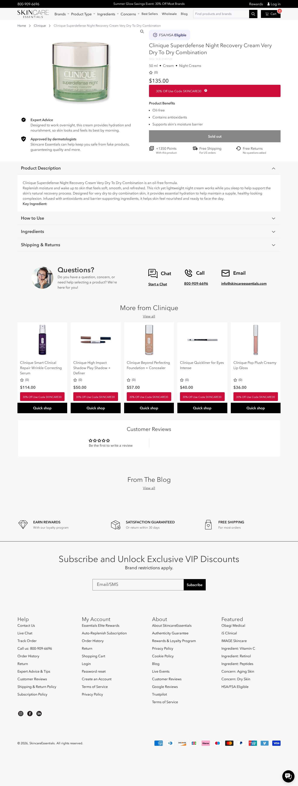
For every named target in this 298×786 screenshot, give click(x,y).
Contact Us (26, 625)
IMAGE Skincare (234, 641)
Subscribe (194, 585)
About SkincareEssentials (172, 625)
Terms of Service (95, 686)
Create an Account (96, 679)
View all (149, 316)
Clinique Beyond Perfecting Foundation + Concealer (148, 365)
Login (86, 663)
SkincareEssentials (42, 743)
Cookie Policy (163, 656)
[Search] (142, 31)
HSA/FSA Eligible (234, 686)
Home (21, 26)
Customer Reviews (32, 679)
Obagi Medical (233, 625)
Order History (28, 656)
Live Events (161, 671)
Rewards (256, 4)
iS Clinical (229, 633)
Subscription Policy (32, 694)
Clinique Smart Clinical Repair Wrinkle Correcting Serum (41, 367)
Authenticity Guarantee (170, 633)
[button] (60, 14)
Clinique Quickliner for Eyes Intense (202, 365)
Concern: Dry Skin (235, 679)
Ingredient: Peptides (237, 663)
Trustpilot (159, 694)
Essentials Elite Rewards (100, 625)
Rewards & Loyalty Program (174, 641)
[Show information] (204, 90)
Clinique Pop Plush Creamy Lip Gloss (254, 365)
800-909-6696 (28, 4)
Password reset (94, 671)
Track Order (27, 641)
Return (22, 663)
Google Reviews (165, 686)
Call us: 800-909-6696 (34, 648)
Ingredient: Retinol (236, 656)
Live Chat (24, 633)
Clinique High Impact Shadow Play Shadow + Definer (92, 367)
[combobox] (225, 14)
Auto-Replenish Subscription (104, 633)
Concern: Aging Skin (237, 671)
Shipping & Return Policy (36, 686)
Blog (155, 663)
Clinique (40, 26)
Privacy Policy (92, 694)
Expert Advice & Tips (33, 671)
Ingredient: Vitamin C (238, 648)
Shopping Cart (93, 656)
